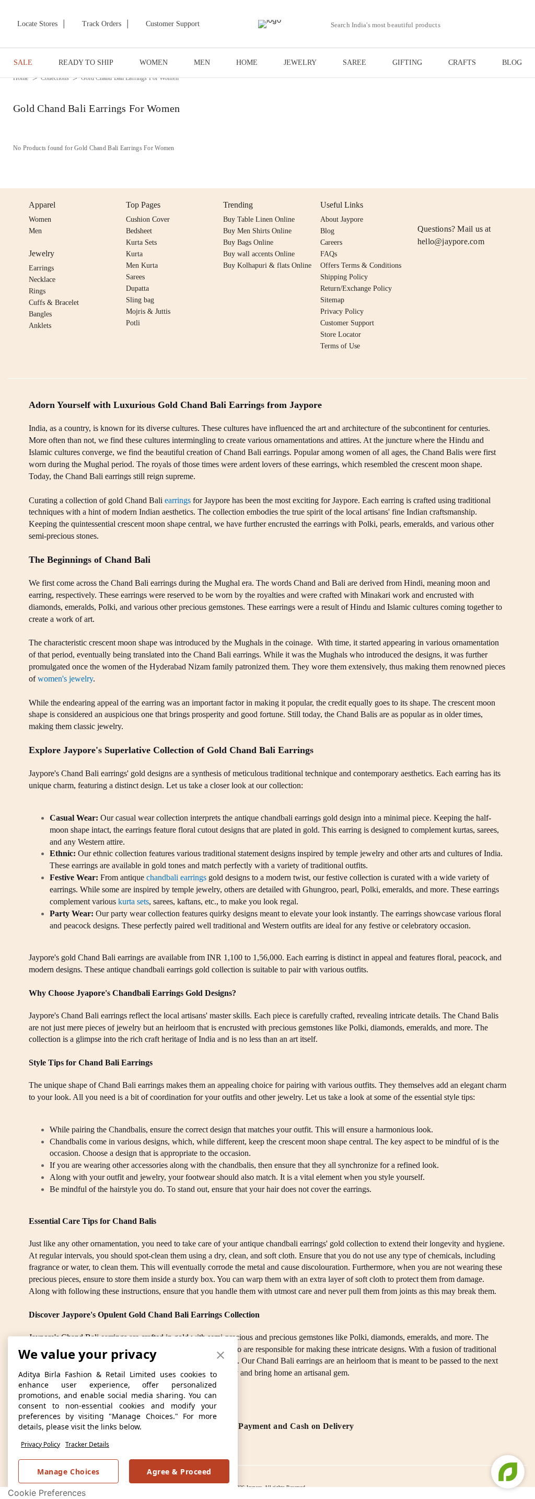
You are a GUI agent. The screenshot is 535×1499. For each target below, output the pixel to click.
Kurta (134, 254)
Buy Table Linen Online (259, 219)
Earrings (41, 268)
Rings (37, 291)
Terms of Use (340, 346)
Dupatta (137, 288)
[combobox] (390, 25)
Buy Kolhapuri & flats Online (267, 265)
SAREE (354, 62)
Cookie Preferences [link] (47, 1492)
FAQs (328, 254)
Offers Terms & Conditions (360, 265)
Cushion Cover (148, 219)
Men (35, 231)
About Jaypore (341, 219)
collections (55, 78)
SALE (23, 62)
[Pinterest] (504, 205)
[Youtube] (484, 205)
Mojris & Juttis (148, 311)
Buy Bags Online (248, 242)
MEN (202, 62)
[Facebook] (444, 205)
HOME (247, 62)
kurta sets (133, 901)
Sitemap (332, 300)
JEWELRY (300, 62)
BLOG (512, 62)
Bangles (40, 314)
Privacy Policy (40, 1444)
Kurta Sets (141, 242)
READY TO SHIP (86, 62)
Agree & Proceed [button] (179, 1472)
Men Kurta (142, 265)
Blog (327, 231)
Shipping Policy (344, 277)
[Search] (454, 24)
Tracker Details (87, 1444)
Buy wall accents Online (259, 254)
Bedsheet (139, 231)
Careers (331, 242)
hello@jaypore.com (450, 241)
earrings (178, 500)
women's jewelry (65, 678)
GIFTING (407, 62)
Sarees (135, 277)
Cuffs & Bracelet (54, 302)
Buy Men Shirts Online (257, 231)
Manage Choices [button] (68, 1472)
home (21, 78)
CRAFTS (462, 62)
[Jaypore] (269, 24)
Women (40, 219)
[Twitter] (464, 205)
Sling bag (140, 300)
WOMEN (153, 62)
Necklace (42, 279)
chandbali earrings (176, 877)
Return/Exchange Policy (356, 288)
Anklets (40, 326)
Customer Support (347, 323)
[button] (478, 24)
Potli (133, 323)
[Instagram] (423, 205)
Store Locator (340, 334)
